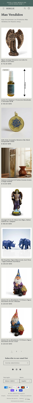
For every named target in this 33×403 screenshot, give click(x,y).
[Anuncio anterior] (3, 3)
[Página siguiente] (21, 351)
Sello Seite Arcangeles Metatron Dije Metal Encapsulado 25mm (15, 140)
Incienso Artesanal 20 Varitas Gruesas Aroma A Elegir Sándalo (16, 180)
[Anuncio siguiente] (30, 3)
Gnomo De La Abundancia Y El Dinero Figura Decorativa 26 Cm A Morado (16, 300)
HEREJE (15, 393)
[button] (3, 8)
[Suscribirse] (27, 363)
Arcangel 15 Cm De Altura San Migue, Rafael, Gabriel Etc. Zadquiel (16, 220)
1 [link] (11, 351)
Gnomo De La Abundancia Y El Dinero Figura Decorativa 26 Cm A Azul (16, 340)
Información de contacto (17, 401)
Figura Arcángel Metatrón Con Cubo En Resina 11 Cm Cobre (14, 60)
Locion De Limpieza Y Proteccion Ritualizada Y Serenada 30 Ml (16, 100)
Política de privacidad (12, 395)
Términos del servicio (12, 398)
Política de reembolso (26, 395)
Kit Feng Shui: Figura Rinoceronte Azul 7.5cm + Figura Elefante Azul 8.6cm (16, 260)
